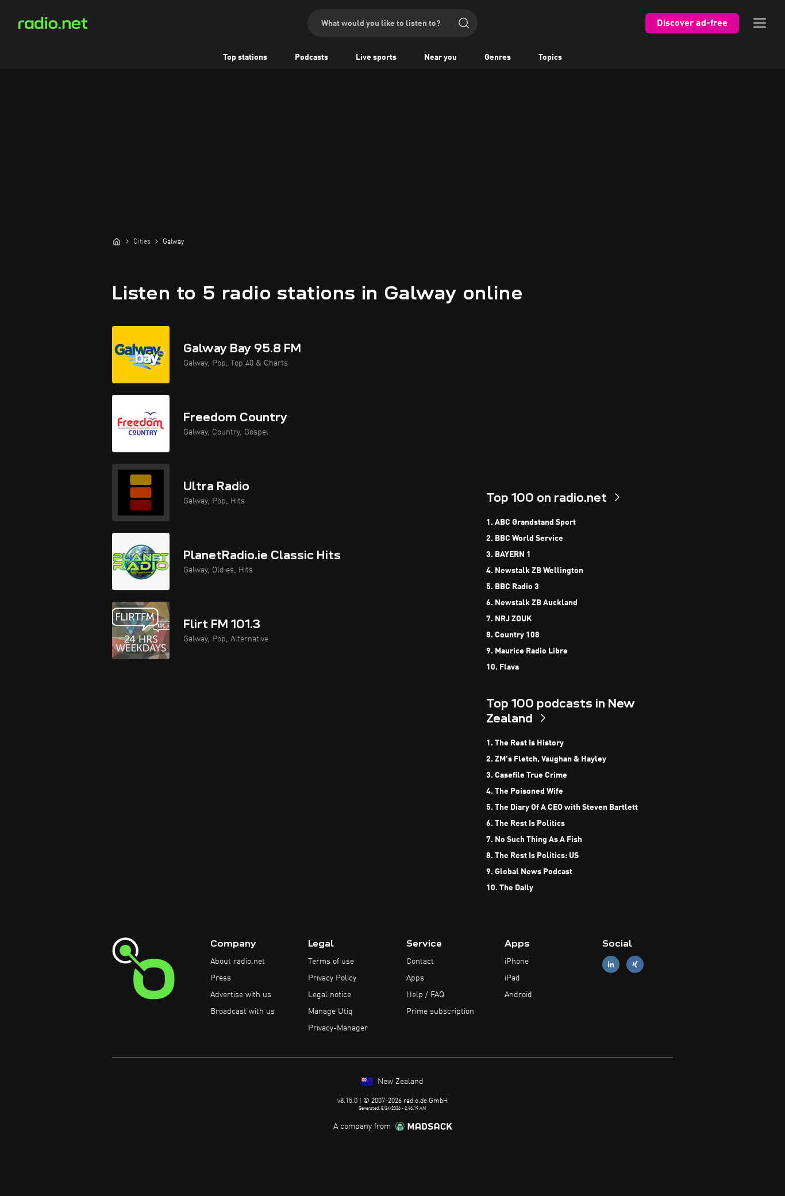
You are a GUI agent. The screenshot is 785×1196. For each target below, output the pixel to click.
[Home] (116, 241)
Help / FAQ (425, 995)
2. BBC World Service (524, 538)
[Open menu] (760, 23)
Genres (497, 57)
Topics (550, 57)
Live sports (376, 57)
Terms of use (331, 961)
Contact (420, 961)
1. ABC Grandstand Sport (531, 522)
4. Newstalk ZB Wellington (534, 571)
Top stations (245, 57)
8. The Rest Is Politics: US (532, 856)
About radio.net (237, 961)
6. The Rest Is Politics (525, 824)
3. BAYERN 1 (508, 555)
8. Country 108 (513, 635)
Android (518, 995)
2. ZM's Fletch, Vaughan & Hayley (546, 759)
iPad (512, 978)
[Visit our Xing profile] (635, 965)
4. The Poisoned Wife (524, 791)
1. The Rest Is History (525, 743)
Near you (440, 57)
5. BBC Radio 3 (512, 587)
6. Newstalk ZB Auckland (532, 603)
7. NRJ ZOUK (509, 619)
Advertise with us (240, 995)
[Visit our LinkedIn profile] (610, 965)
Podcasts (311, 57)
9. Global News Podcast (529, 872)
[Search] (464, 23)
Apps (415, 978)
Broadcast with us (242, 1011)
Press (220, 978)
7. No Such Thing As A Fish (534, 840)
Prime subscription (440, 1011)
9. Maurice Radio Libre (527, 651)
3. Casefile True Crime (526, 775)
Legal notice (329, 995)
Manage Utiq (330, 1011)
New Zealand (399, 1082)
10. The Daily (509, 888)
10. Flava (502, 667)
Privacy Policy (332, 978)
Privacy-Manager (338, 1028)
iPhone (517, 961)
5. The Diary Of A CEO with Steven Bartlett (562, 807)
